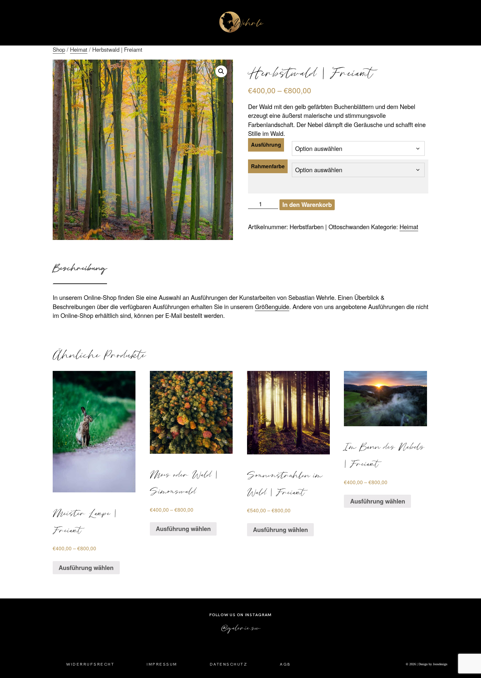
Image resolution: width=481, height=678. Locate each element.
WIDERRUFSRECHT (90, 664)
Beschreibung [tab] (80, 267)
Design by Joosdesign (432, 664)
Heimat (78, 49)
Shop (59, 49)
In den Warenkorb (307, 204)
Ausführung (266, 144)
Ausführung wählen (86, 567)
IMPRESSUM (162, 664)
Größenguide (272, 306)
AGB (285, 664)
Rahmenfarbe (268, 166)
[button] (221, 71)
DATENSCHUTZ (229, 664)
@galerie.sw (240, 627)
